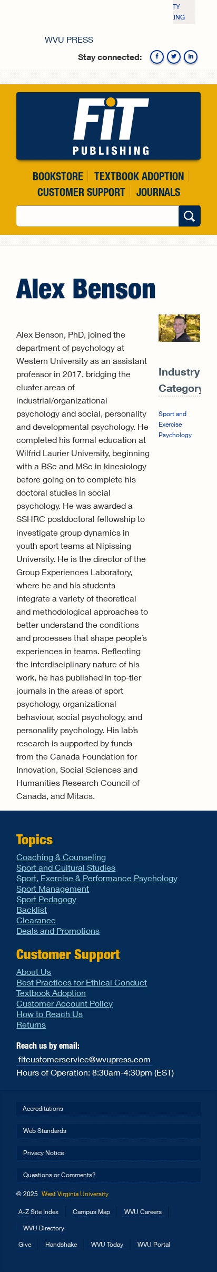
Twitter (174, 57)
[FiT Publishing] (108, 126)
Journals (158, 192)
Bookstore (58, 176)
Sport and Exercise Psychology (175, 424)
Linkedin (191, 57)
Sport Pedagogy (46, 899)
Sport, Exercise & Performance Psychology (96, 878)
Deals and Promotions (58, 930)
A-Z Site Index (38, 1212)
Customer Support (81, 192)
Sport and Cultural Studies (65, 867)
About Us (33, 972)
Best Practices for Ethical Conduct (81, 982)
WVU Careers (143, 1212)
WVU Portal (153, 1244)
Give (24, 1244)
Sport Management (52, 888)
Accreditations (43, 1108)
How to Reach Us (49, 1014)
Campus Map (91, 1212)
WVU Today (107, 1244)
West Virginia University (75, 1194)
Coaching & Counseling (61, 857)
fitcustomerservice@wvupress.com (84, 1059)
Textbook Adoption (139, 176)
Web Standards (44, 1131)
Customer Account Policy (64, 1003)
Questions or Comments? (59, 1175)
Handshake (61, 1244)
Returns (31, 1024)
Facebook (157, 57)
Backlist (31, 909)
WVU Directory (43, 1228)
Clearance (36, 920)
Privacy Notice (43, 1153)
